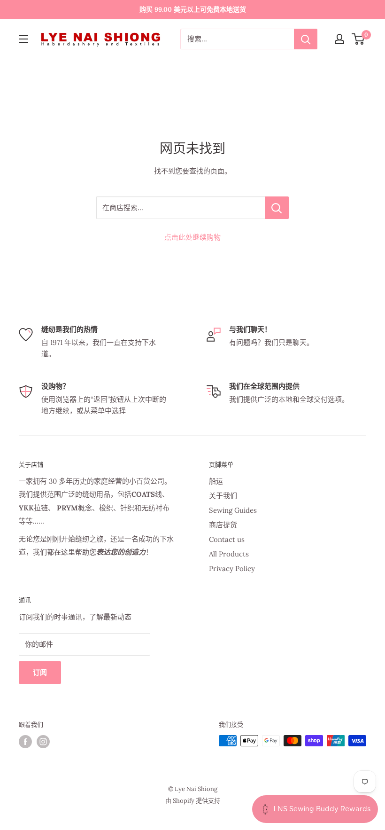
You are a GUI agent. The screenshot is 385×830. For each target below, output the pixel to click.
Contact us (227, 539)
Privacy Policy (232, 568)
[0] (358, 39)
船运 (216, 481)
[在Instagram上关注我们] (43, 741)
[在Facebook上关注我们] (25, 741)
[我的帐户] (339, 39)
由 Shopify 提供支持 (192, 801)
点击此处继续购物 (192, 237)
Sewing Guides (233, 510)
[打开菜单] (23, 39)
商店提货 (223, 524)
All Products (229, 553)
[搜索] (305, 39)
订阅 (40, 672)
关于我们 (223, 495)
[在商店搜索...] (277, 207)
